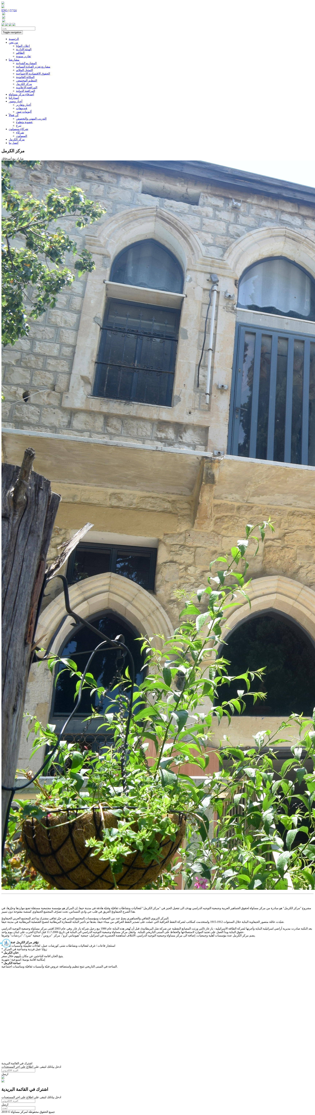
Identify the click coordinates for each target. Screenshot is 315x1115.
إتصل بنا (13, 142)
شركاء (20, 132)
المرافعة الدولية (25, 90)
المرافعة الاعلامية (26, 87)
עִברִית (13, 10)
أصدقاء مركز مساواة (21, 94)
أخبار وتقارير (23, 104)
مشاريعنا (14, 59)
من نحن (13, 42)
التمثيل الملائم (24, 70)
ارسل (4, 1074)
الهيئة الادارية (23, 49)
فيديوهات (21, 108)
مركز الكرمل (24, 84)
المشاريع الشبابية (26, 63)
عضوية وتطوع (24, 122)
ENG (4, 10)
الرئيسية (14, 38)
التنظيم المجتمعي (26, 80)
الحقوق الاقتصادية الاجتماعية (33, 73)
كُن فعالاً (14, 115)
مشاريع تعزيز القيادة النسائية (33, 66)
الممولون (21, 135)
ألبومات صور (24, 111)
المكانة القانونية (25, 77)
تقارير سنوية (23, 56)
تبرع (18, 125)
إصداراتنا (14, 97)
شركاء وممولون (18, 129)
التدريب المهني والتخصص (31, 118)
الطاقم (20, 52)
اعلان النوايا (23, 45)
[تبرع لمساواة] (2, 1077)
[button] (5, 943)
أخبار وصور (15, 101)
